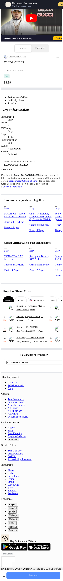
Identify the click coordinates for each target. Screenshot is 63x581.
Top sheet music (16, 399)
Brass (10, 487)
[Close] (3, 4)
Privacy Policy (15, 453)
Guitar (11, 473)
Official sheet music (18, 416)
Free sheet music (16, 402)
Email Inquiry (15, 433)
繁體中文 (13, 515)
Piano (11, 470)
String (11, 481)
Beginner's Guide (17, 436)
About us (12, 382)
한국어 (12, 523)
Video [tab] (23, 48)
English (12, 504)
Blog (10, 388)
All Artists (13, 413)
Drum (11, 479)
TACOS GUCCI (28, 161)
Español (13, 508)
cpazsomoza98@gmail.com (23, 181)
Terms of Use (14, 450)
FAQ (10, 430)
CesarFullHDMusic (12, 186)
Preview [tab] (40, 48)
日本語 (12, 511)
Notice (11, 427)
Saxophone (13, 476)
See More (13, 493)
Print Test (13, 439)
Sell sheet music (16, 385)
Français (13, 527)
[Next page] (57, 291)
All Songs (13, 408)
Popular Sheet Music (17, 291)
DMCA (12, 456)
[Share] (58, 57)
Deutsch (13, 530)
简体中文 (13, 519)
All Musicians (15, 410)
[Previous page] (51, 291)
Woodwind (13, 484)
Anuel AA (15, 161)
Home (6, 161)
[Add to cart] (4, 576)
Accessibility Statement (20, 459)
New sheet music (16, 405)
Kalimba (12, 490)
